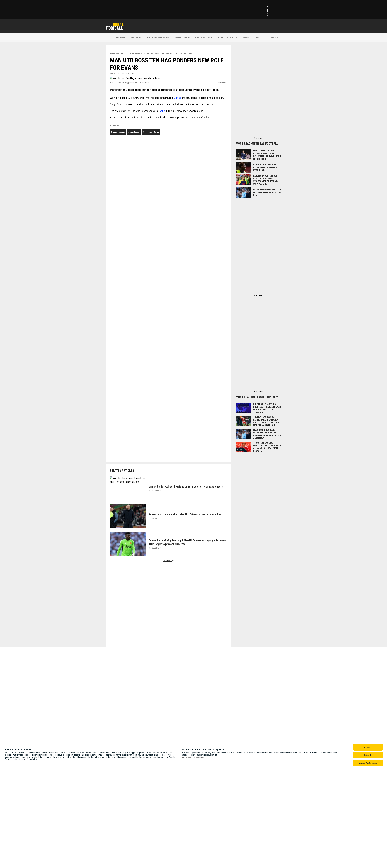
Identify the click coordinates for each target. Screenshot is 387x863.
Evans (161, 110)
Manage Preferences (368, 763)
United (177, 97)
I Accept (368, 747)
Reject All (368, 755)
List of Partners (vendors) (193, 758)
